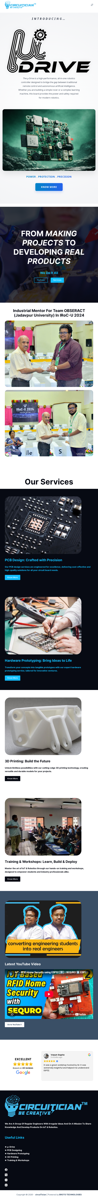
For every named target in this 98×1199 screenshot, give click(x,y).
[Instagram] (49, 1180)
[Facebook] (49, 1169)
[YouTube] (49, 1185)
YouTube (41, 280)
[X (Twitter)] (49, 1175)
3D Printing (12, 1157)
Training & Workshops (18, 1160)
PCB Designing (14, 1150)
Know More (49, 186)
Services (57, 280)
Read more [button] (48, 1077)
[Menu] (92, 5)
